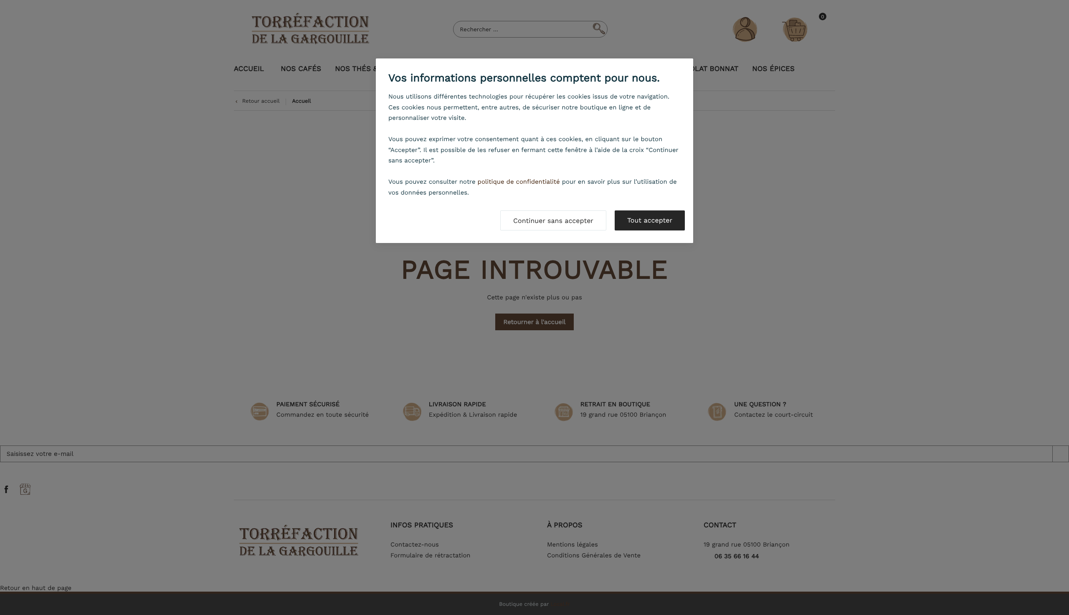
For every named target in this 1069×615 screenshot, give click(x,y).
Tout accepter (649, 220)
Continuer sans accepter (553, 221)
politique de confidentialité (519, 181)
